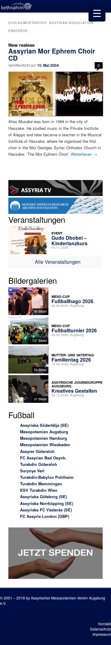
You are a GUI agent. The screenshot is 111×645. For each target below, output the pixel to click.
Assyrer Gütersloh (37, 451)
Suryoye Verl (32, 471)
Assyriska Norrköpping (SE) (46, 503)
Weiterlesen (84, 154)
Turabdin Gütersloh (38, 464)
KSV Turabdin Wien (38, 490)
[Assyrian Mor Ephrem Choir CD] (55, 93)
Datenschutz (100, 628)
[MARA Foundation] (55, 206)
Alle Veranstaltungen (57, 261)
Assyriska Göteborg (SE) (43, 496)
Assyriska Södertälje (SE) (44, 425)
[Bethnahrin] (17, 6)
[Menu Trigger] (96, 13)
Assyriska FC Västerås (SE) (46, 510)
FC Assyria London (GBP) (44, 516)
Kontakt (104, 623)
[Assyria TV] (55, 189)
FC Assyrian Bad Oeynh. (43, 458)
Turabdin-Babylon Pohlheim (47, 477)
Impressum (101, 634)
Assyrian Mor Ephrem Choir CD (51, 54)
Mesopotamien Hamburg (43, 438)
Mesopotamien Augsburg (44, 432)
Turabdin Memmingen (41, 484)
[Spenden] (55, 553)
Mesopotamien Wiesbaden (45, 444)
